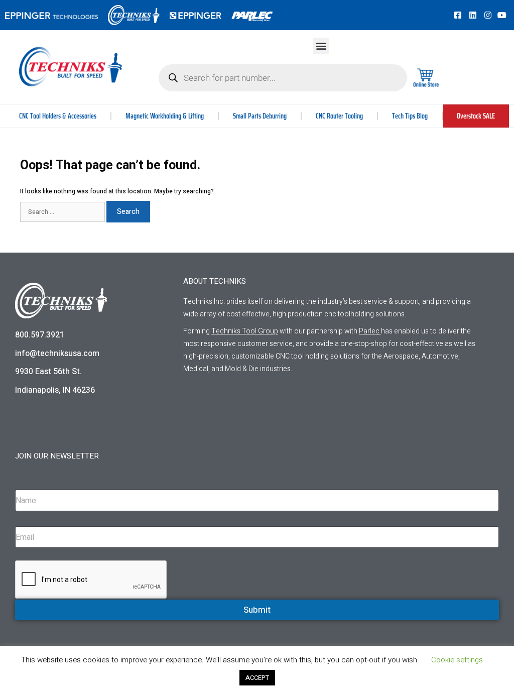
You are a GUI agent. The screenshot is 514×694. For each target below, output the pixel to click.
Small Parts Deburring (260, 116)
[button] (321, 46)
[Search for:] (63, 211)
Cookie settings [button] (457, 659)
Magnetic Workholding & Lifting (164, 116)
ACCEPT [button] (257, 677)
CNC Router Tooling (339, 116)
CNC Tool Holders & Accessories (57, 116)
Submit (257, 610)
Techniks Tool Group (244, 331)
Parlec (369, 331)
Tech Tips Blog (410, 116)
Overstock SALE (476, 116)
